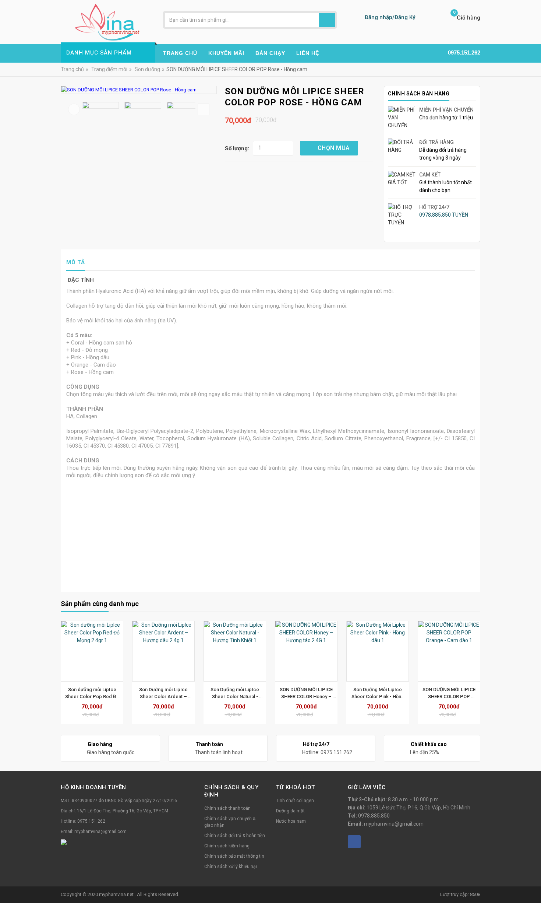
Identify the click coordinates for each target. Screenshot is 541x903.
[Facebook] (354, 841)
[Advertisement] (270, 530)
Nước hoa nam (291, 821)
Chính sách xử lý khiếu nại (230, 866)
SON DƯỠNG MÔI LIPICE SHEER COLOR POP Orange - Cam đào (383, 693)
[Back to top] (533, 879)
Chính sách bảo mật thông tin (234, 856)
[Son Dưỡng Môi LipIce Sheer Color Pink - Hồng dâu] (311, 651)
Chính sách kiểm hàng (227, 845)
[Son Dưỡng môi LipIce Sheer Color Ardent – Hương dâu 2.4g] (97, 651)
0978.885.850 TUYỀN (443, 215)
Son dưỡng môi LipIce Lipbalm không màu (454, 693)
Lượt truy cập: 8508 (460, 894)
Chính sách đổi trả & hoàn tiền (234, 835)
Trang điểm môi (109, 69)
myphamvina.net (117, 894)
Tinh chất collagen (295, 800)
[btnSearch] (327, 20)
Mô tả (75, 262)
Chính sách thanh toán (227, 808)
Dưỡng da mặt (290, 810)
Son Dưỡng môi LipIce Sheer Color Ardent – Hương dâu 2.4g (97, 693)
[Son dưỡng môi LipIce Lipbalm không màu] (454, 651)
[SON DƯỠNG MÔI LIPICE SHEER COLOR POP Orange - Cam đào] (382, 651)
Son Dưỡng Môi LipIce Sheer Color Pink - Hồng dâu (311, 693)
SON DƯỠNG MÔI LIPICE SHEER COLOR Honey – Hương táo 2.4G (240, 693)
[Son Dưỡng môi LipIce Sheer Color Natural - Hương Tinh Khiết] (168, 651)
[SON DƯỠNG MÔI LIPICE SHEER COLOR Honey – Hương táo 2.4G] (239, 651)
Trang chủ (72, 69)
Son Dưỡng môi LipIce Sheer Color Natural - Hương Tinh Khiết (169, 693)
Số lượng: (237, 148)
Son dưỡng (147, 69)
